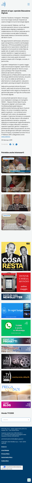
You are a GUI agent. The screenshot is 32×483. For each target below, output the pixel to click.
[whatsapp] (16, 144)
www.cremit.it (5, 137)
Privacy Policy (5, 454)
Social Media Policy (6, 457)
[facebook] (10, 144)
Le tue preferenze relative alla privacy (13, 466)
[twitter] (13, 144)
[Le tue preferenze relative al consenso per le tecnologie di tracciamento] (29, 480)
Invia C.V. (4, 446)
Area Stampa (5, 450)
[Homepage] (3, 4)
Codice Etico (5, 461)
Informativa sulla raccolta (6, 468)
